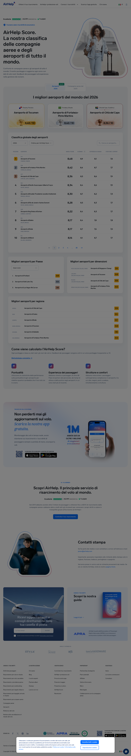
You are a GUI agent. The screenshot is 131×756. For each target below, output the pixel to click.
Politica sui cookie (58, 747)
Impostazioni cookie (90, 747)
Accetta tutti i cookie (89, 742)
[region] (65, 745)
